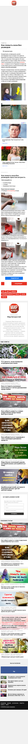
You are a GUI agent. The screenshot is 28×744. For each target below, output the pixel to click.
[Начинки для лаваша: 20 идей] (4, 690)
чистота (16, 409)
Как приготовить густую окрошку (15, 681)
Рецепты (22, 703)
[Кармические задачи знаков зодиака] (4, 686)
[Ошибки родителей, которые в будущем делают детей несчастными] (14, 476)
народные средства (7, 294)
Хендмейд (3, 703)
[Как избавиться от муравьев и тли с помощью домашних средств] (14, 425)
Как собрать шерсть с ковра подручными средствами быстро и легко (12, 412)
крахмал (7, 584)
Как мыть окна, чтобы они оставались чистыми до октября (13, 587)
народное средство (5, 384)
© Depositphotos (4, 172)
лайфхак (13, 291)
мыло (11, 607)
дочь (15, 630)
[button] (1, 3)
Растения (20, 460)
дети (6, 485)
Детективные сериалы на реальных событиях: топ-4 (16, 694)
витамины (7, 654)
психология (11, 485)
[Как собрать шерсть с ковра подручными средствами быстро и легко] (14, 400)
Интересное (4, 630)
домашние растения (18, 654)
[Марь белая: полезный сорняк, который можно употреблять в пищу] (14, 451)
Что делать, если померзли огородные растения (11, 362)
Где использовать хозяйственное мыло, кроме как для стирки (13, 610)
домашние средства (10, 383)
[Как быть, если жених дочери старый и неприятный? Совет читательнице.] (14, 622)
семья (7, 631)
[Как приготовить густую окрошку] (4, 681)
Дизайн (9, 703)
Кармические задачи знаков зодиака (17, 686)
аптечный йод (11, 190)
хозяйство (13, 608)
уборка (23, 294)
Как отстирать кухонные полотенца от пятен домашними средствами (14, 387)
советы (17, 294)
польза (10, 460)
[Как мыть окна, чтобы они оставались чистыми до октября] (14, 576)
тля (21, 435)
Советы (3, 43)
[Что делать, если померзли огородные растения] (14, 351)
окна (20, 584)
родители (16, 485)
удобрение (18, 655)
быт (3, 291)
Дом (8, 291)
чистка (4, 297)
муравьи (17, 434)
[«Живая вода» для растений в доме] (14, 645)
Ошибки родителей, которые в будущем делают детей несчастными (13, 488)
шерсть (20, 409)
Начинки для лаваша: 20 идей (17, 690)
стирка (18, 384)
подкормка (12, 655)
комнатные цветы (5, 655)
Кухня (16, 383)
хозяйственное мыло (6, 608)
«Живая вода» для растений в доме (12, 657)
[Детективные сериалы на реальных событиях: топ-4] (4, 695)
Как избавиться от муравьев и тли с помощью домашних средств (13, 438)
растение (15, 460)
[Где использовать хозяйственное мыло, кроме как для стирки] (14, 599)
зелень (6, 460)
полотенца (13, 384)
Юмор (7, 704)
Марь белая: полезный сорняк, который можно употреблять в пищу (13, 463)
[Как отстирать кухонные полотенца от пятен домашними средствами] (14, 374)
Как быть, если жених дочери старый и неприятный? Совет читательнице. (13, 634)
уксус (2, 585)
